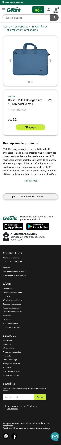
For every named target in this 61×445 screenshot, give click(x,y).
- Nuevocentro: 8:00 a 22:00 (14, 275)
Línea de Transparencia (12, 312)
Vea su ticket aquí (10, 359)
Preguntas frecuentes (12, 352)
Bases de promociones (12, 304)
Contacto (6, 296)
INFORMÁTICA (39, 26)
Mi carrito (7, 344)
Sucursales (7, 315)
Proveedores (8, 356)
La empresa (7, 288)
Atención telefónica (11, 258)
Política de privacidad (11, 327)
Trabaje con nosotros (11, 363)
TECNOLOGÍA (20, 26)
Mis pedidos (7, 340)
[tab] (29, 82)
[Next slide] (50, 60)
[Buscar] (54, 17)
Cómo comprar (9, 348)
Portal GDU (7, 367)
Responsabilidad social (12, 308)
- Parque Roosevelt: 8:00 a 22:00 (16, 271)
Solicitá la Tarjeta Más (11, 371)
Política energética (10, 323)
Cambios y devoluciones (12, 292)
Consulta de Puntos (11, 375)
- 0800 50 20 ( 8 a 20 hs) (12, 261)
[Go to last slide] (10, 60)
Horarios (6, 267)
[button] (3, 9)
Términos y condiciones (12, 300)
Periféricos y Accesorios (22, 30)
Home (6, 26)
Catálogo (6, 319)
